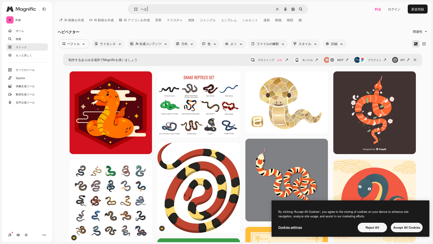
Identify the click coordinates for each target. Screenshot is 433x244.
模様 (290, 20)
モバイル (307, 60)
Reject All (372, 227)
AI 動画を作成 (104, 20)
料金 (378, 9)
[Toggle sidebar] (44, 9)
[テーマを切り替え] (26, 235)
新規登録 (417, 9)
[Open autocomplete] (134, 9)
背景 (158, 20)
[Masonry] (415, 43)
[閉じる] (415, 60)
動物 (278, 20)
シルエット (250, 20)
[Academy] (18, 235)
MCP (340, 60)
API (402, 60)
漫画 (266, 20)
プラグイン (374, 60)
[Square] (424, 43)
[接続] (10, 235)
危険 (191, 20)
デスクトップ (270, 60)
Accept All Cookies (406, 227)
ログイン (394, 9)
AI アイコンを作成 (137, 20)
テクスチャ (175, 20)
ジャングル (208, 20)
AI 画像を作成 (74, 20)
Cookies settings (290, 227)
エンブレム (229, 20)
